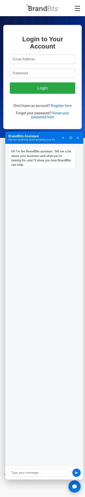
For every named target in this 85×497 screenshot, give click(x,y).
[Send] (76, 473)
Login (42, 88)
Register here (61, 106)
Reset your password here (50, 115)
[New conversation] (63, 138)
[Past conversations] (71, 138)
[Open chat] (74, 486)
